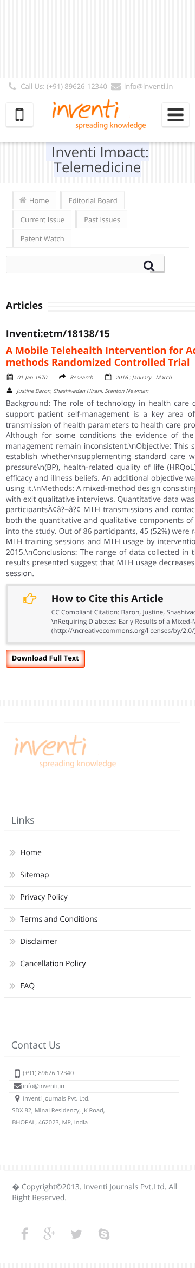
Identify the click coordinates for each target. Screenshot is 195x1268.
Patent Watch (42, 238)
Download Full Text (45, 658)
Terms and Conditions (59, 919)
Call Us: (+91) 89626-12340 (64, 86)
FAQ (27, 986)
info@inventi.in (148, 86)
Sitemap (34, 875)
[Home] (63, 768)
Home (39, 200)
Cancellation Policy (53, 964)
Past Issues (102, 219)
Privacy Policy (43, 897)
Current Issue (42, 219)
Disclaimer (38, 941)
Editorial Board (93, 200)
